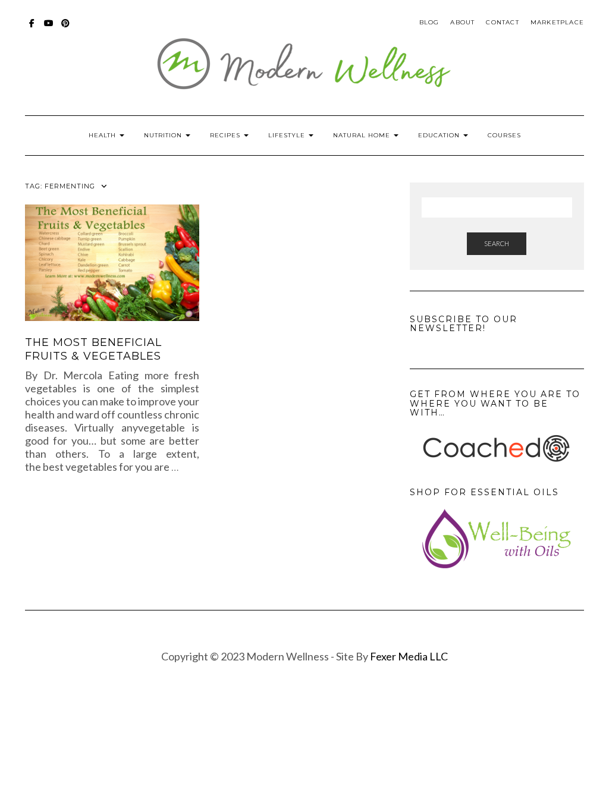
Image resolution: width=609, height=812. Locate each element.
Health (103, 135)
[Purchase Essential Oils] (497, 538)
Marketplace (557, 22)
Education (440, 135)
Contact (502, 22)
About (462, 22)
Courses (504, 135)
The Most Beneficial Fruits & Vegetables (93, 349)
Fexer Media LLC (409, 656)
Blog (429, 22)
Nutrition (164, 135)
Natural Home (363, 135)
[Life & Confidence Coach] (497, 448)
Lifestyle (287, 135)
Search (496, 243)
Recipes (226, 135)
